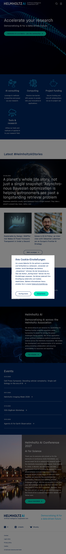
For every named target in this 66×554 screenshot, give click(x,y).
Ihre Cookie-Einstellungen (30, 259)
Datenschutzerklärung (39, 284)
